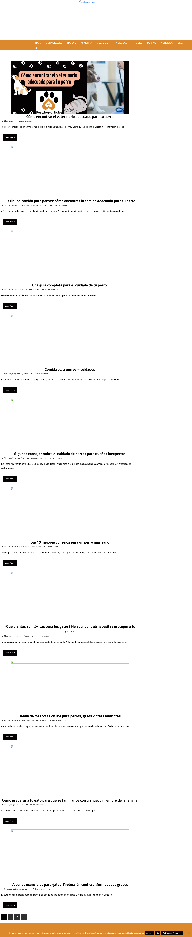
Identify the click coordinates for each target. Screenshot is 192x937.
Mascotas (102, 43)
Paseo (138, 43)
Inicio (38, 43)
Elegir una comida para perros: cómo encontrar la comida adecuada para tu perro (69, 201)
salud (11, 121)
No (157, 933)
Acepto (149, 933)
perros (151, 43)
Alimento (86, 43)
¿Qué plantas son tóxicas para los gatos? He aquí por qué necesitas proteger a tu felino (69, 628)
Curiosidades (54, 43)
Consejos (167, 43)
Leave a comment (26, 121)
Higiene (71, 43)
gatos (11, 636)
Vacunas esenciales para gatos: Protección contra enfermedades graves (69, 884)
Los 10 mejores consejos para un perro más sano (69, 542)
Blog (181, 43)
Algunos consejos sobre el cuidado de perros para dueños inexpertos (70, 453)
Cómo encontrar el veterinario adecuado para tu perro (70, 116)
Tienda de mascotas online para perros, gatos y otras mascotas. (70, 716)
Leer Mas (9, 137)
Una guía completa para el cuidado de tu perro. (70, 285)
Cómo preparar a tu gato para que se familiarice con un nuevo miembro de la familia (70, 800)
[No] (188, 933)
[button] (36, 48)
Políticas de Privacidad (172, 933)
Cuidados (121, 43)
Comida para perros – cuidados (70, 369)
